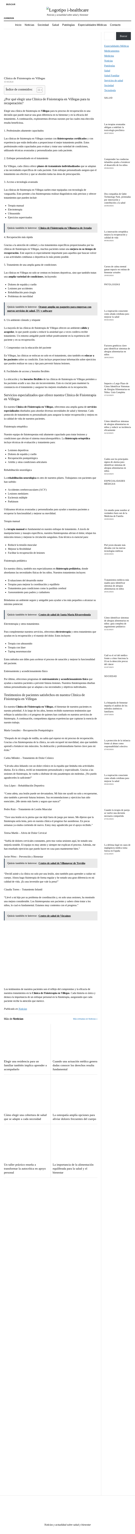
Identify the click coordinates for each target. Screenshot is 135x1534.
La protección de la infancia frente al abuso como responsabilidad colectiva (117, 743)
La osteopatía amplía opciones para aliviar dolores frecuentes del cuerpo (74, 1117)
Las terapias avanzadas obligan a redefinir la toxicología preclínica (114, 127)
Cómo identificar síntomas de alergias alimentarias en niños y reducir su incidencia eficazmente (117, 425)
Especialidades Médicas (92, 25)
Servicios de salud (113, 80)
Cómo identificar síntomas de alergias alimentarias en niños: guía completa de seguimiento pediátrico (116, 622)
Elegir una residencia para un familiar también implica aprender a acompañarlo (25, 1065)
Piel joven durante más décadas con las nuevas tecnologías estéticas (114, 548)
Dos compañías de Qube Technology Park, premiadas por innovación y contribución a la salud (117, 198)
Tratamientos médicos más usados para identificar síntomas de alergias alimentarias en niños (116, 584)
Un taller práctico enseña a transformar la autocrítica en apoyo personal (25, 1168)
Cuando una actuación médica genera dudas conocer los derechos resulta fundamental (75, 1065)
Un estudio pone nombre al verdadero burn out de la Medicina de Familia (116, 513)
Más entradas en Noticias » (85, 1019)
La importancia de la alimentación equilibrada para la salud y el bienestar (73, 1168)
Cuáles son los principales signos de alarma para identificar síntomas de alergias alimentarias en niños (116, 465)
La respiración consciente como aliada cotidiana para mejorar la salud (116, 314)
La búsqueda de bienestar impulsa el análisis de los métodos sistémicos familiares (116, 707)
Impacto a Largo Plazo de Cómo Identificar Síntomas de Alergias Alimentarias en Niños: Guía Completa (117, 388)
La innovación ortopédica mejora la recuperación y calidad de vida (116, 234)
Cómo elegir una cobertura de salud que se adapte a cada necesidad (25, 1117)
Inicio (18, 25)
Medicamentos (111, 50)
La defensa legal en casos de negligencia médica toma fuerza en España (117, 848)
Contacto (115, 25)
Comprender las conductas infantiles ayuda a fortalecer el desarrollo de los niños (117, 162)
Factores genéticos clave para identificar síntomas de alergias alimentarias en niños (117, 350)
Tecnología (110, 90)
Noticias (29, 25)
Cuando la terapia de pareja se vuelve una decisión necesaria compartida (117, 813)
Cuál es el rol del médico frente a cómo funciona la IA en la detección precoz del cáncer (116, 659)
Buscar (123, 36)
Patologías (68, 25)
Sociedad (43, 25)
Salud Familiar (111, 75)
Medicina (109, 55)
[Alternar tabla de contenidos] (38, 90)
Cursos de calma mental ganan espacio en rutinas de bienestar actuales (117, 269)
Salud (55, 25)
